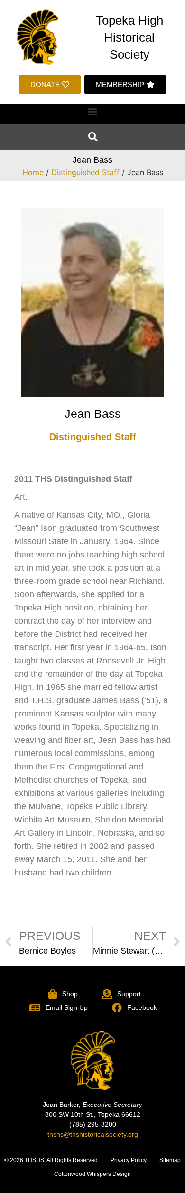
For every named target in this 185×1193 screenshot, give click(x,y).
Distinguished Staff (85, 172)
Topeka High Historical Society (129, 37)
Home (33, 172)
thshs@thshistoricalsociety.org (92, 1134)
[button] (93, 111)
